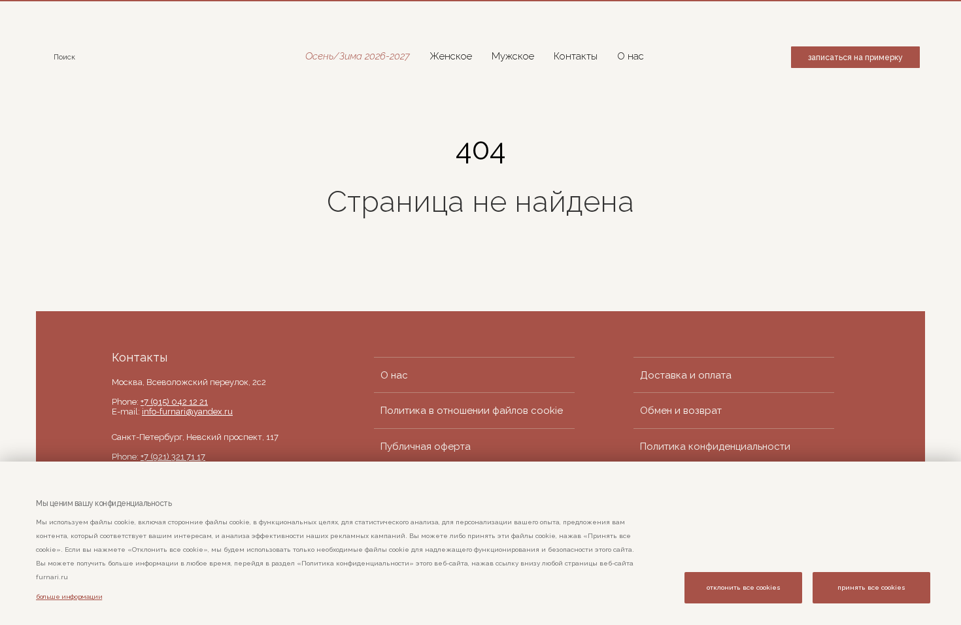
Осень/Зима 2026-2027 (357, 56)
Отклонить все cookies (744, 587)
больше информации (69, 596)
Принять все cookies (871, 587)
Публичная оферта (425, 446)
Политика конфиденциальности (715, 446)
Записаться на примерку (855, 57)
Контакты (576, 56)
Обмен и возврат (681, 410)
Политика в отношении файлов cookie (471, 410)
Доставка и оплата (686, 375)
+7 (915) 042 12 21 (174, 402)
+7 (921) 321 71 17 (173, 457)
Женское (451, 56)
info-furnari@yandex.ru (187, 411)
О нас (630, 56)
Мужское (513, 56)
